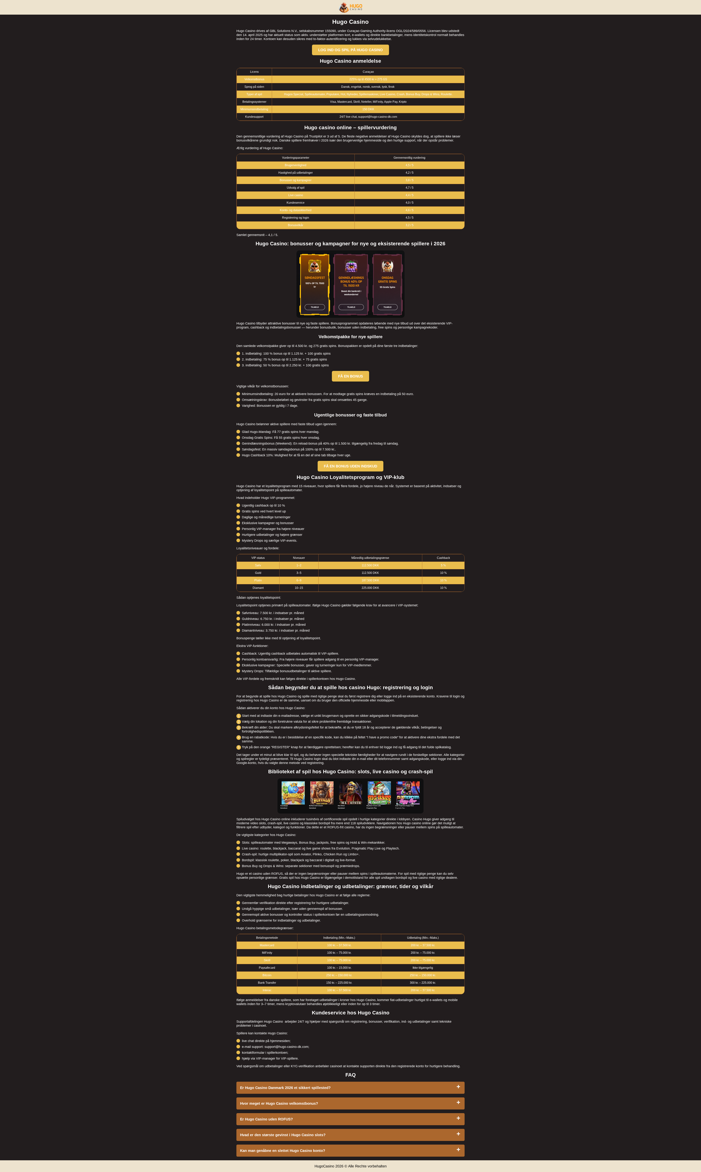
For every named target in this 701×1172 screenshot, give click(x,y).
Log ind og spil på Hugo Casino (350, 50)
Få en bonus (350, 376)
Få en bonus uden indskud (350, 466)
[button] (694, 993)
